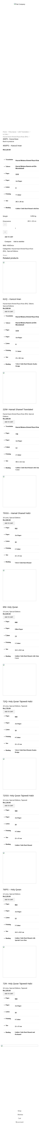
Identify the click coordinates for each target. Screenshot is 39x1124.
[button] (9, 994)
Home (3, 1086)
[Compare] (5, 980)
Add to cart (9, 237)
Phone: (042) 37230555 (8, 1071)
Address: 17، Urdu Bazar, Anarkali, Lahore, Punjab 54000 (18, 1078)
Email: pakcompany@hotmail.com (11, 1074)
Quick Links (5, 1083)
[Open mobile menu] (2, 4)
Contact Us (5, 1068)
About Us (3, 1089)
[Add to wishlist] (15, 980)
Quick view (10, 980)
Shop (2, 1092)
